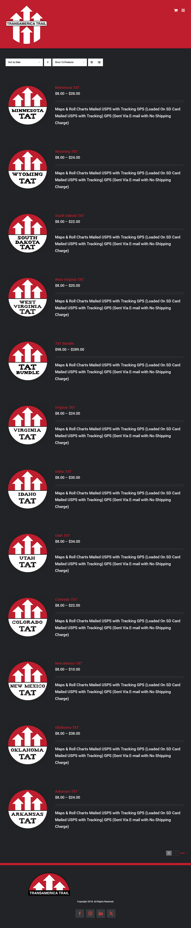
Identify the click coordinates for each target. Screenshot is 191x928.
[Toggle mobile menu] (183, 10)
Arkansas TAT (66, 791)
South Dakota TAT (69, 215)
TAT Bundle (64, 343)
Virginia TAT (65, 407)
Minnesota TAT (67, 87)
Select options (27, 103)
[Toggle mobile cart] (176, 10)
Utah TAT (62, 535)
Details (31, 108)
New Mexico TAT (68, 663)
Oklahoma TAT (67, 727)
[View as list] (99, 62)
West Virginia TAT (69, 279)
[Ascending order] (47, 62)
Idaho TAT (63, 471)
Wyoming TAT (66, 151)
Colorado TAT (66, 599)
